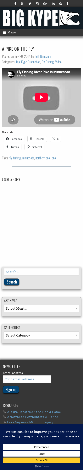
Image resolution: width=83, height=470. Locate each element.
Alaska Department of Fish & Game (34, 412)
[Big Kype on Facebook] (16, 3)
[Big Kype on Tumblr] (68, 3)
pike (54, 157)
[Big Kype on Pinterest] (61, 3)
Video (58, 61)
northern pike (43, 157)
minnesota (28, 157)
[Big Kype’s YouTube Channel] (22, 3)
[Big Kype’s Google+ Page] (45, 3)
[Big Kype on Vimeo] (30, 3)
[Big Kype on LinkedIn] (53, 3)
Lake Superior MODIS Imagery (30, 422)
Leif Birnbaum (43, 56)
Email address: (13, 373)
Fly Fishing (48, 61)
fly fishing (15, 157)
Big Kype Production (28, 61)
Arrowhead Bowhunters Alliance (32, 417)
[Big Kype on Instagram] (37, 3)
